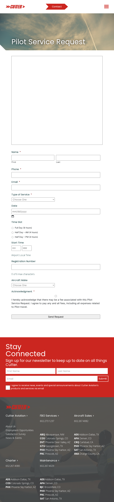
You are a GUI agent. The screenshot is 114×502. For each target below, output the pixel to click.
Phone (16, 169)
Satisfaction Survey (16, 434)
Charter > (12, 460)
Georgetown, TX (51, 446)
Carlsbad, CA (83, 442)
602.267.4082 (81, 421)
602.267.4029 (47, 466)
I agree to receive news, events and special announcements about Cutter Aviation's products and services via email (54, 387)
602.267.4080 (13, 466)
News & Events (14, 438)
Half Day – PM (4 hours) (26, 237)
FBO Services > (49, 415)
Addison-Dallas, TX (86, 434)
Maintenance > (49, 460)
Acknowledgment (23, 291)
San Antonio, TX (85, 450)
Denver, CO (82, 438)
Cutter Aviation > (17, 415)
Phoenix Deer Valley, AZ (55, 442)
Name (16, 152)
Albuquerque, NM (52, 434)
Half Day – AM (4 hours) (26, 232)
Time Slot (16, 222)
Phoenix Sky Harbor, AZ (55, 450)
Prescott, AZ (49, 453)
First (14, 162)
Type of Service (21, 194)
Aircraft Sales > (84, 415)
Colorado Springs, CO (54, 438)
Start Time (17, 242)
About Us (10, 426)
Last (58, 162)
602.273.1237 (47, 421)
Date (14, 205)
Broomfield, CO (50, 487)
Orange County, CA (86, 453)
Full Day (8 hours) (23, 227)
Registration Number (23, 261)
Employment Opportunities (20, 430)
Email (15, 182)
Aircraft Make (19, 280)
